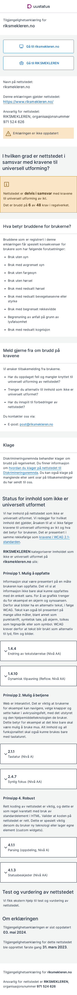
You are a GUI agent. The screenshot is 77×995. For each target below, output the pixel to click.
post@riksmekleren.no (36, 424)
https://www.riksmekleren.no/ (28, 102)
